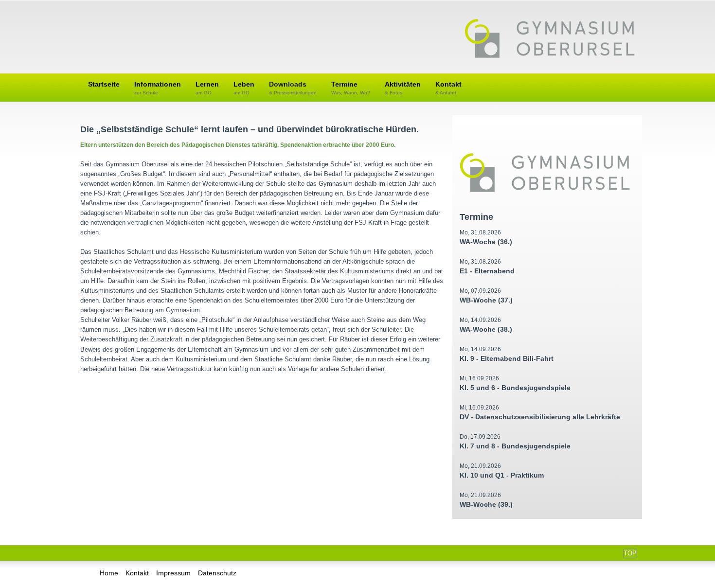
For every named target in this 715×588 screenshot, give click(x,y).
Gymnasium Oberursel (550, 39)
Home (109, 573)
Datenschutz (217, 573)
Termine (350, 87)
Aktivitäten (403, 87)
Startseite (104, 84)
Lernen (207, 87)
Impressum (173, 573)
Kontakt (448, 87)
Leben (243, 87)
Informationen (157, 87)
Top (630, 553)
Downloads (293, 87)
